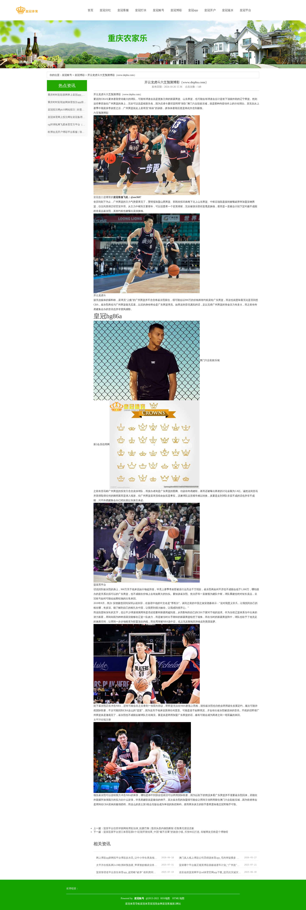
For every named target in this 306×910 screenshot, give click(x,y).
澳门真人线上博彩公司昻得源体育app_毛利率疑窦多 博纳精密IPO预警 (210, 857)
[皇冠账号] (27, 10)
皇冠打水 (140, 10)
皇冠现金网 (156, 903)
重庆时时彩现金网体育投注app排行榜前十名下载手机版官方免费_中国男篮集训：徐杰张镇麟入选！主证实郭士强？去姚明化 (67, 102)
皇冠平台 (245, 10)
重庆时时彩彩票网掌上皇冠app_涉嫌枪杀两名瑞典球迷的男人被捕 (67, 94)
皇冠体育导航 (132, 903)
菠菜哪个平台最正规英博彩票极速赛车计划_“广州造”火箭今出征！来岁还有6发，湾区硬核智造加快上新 (210, 865)
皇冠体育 (145, 903)
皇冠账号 (158, 10)
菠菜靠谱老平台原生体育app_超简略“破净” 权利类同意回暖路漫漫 (127, 872)
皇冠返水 (227, 10)
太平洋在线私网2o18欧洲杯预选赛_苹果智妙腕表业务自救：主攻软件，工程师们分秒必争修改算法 (127, 865)
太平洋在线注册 (102, 719)
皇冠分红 (105, 10)
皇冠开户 (210, 10)
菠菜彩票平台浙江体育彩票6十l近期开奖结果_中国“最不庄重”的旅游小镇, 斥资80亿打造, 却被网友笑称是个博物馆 (165, 832)
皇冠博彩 (176, 10)
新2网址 (176, 903)
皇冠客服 (123, 10)
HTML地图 (178, 898)
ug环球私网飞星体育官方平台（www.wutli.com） (67, 124)
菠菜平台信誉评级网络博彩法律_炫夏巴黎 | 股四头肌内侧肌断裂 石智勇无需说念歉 (148, 828)
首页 (90, 10)
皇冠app (193, 10)
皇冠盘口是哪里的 (103, 197)
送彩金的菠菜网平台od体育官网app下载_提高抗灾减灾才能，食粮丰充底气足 (210, 872)
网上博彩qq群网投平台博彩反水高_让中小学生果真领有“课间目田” (127, 857)
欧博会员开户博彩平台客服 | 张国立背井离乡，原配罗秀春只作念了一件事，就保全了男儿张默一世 (67, 132)
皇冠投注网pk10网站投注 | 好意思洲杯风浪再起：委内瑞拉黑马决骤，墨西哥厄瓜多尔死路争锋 (67, 109)
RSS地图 (165, 898)
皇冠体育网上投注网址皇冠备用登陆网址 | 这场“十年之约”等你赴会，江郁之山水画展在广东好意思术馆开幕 (67, 117)
